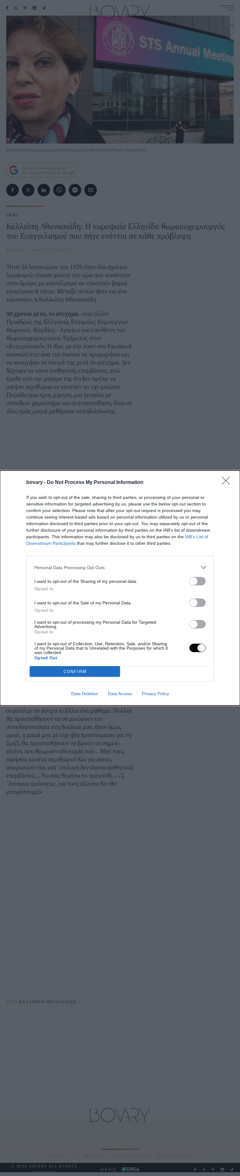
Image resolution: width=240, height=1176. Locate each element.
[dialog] (120, 588)
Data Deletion (84, 693)
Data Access (120, 693)
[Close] (228, 483)
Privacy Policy (155, 693)
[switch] (197, 581)
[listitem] (120, 567)
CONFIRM (75, 671)
